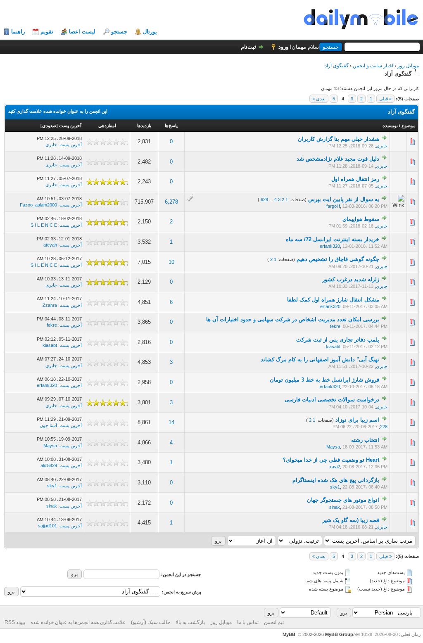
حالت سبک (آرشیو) (150, 622)
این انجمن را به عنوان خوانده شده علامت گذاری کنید (57, 111)
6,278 (171, 202)
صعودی (49, 125)
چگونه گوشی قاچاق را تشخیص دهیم (338, 259)
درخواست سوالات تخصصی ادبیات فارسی (332, 399)
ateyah (50, 244)
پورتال (150, 31)
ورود (283, 47)
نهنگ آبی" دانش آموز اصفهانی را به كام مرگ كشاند (320, 359)
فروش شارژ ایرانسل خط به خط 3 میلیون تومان (324, 380)
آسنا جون (48, 425)
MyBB (289, 634)
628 (264, 199)
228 (383, 426)
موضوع (409, 125)
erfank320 (330, 246)
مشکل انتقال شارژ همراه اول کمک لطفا (333, 300)
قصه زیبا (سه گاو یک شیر (350, 520)
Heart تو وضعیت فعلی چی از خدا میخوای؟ (331, 460)
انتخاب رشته (365, 440)
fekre (335, 326)
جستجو (119, 31)
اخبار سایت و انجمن (373, 66)
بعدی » (319, 98)
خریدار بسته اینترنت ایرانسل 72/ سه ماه (332, 239)
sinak (334, 507)
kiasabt (333, 346)
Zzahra (50, 305)
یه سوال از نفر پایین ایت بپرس (343, 199)
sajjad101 (47, 525)
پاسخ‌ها (171, 125)
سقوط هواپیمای (360, 219)
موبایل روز (408, 66)
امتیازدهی (107, 125)
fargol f (333, 206)
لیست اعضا (82, 31)
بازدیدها (144, 125)
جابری (381, 145)
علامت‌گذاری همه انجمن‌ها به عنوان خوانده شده (78, 622)
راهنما (18, 31)
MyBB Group (339, 634)
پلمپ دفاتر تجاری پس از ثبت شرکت (337, 340)
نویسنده (390, 125)
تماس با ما (248, 622)
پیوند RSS (15, 622)
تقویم (46, 31)
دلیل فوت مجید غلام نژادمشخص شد (338, 159)
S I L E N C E (44, 225)
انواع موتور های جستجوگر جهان (343, 500)
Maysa (333, 446)
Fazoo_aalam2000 (38, 204)
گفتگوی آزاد (337, 66)
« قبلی (385, 98)
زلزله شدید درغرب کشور (350, 279)
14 (171, 422)
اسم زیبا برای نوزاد (357, 420)
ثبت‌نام (248, 47)
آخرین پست (70, 125)
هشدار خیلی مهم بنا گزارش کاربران (338, 139)
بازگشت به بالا (190, 622)
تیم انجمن (274, 622)
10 (171, 262)
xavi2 (334, 466)
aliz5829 (48, 465)
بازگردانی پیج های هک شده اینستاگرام (335, 480)
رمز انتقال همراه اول (355, 179)
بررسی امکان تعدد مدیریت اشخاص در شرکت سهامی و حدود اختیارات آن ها (292, 319)
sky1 (335, 486)
